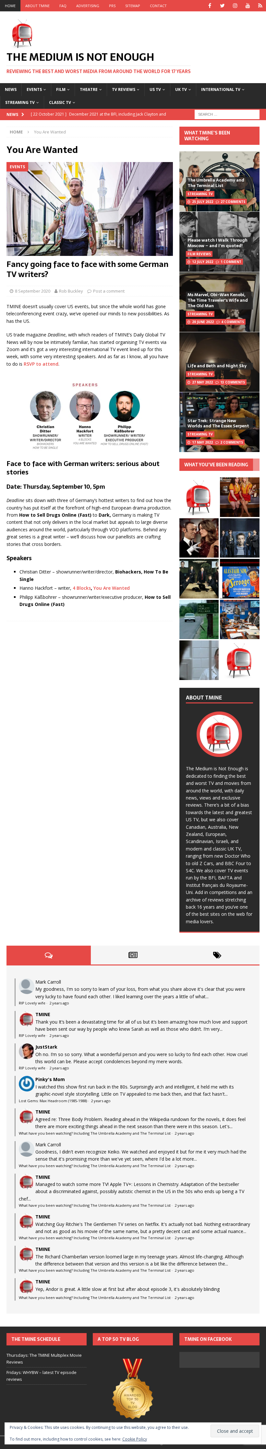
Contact (158, 5)
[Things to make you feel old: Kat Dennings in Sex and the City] (239, 497)
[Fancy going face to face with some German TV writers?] (89, 209)
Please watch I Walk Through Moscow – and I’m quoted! (217, 243)
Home (10, 5)
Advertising (87, 5)
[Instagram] (235, 5)
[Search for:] (227, 114)
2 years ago (59, 1003)
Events (34, 89)
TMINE (42, 1014)
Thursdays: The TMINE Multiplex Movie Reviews (44, 1358)
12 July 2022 (202, 261)
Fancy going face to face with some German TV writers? (87, 269)
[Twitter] (222, 5)
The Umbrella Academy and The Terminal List (215, 183)
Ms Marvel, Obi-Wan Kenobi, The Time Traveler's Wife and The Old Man (217, 300)
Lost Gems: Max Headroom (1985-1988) (53, 1100)
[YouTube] (247, 5)
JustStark (46, 1047)
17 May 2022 (202, 442)
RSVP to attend (41, 364)
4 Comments (232, 322)
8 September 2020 (32, 291)
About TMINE (37, 5)
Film (61, 89)
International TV (220, 89)
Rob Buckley (71, 291)
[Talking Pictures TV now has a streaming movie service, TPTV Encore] (239, 578)
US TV (155, 89)
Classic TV (60, 102)
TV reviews (123, 89)
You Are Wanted (111, 588)
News (11, 89)
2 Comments (231, 442)
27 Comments (233, 201)
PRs (112, 5)
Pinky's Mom (50, 1079)
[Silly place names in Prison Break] (199, 619)
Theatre (89, 89)
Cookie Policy (134, 1439)
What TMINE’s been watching (207, 135)
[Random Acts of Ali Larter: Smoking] (199, 497)
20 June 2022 (203, 322)
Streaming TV (20, 102)
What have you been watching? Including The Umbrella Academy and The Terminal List (95, 1133)
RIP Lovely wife (32, 1003)
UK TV (181, 89)
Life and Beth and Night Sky (217, 365)
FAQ (62, 5)
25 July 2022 (202, 201)
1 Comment (231, 261)
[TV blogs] (133, 1394)
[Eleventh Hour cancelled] (239, 660)
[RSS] (260, 5)
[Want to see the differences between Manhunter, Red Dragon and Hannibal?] (199, 660)
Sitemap (132, 5)
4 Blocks (82, 588)
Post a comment (109, 291)
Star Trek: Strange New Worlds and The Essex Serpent (218, 423)
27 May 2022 (202, 382)
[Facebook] (209, 5)
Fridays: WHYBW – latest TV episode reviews (41, 1375)
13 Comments (232, 382)
